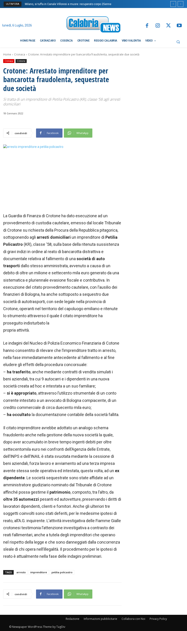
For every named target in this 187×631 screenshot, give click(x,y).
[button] (178, 41)
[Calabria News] (93, 25)
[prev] (173, 4)
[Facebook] (147, 26)
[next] (180, 4)
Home (7, 54)
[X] (168, 26)
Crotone (21, 61)
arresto (21, 572)
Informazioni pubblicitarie (100, 619)
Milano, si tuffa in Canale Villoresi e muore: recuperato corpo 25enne (68, 4)
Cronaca (19, 54)
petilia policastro (62, 572)
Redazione (72, 619)
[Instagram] (157, 26)
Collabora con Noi (133, 619)
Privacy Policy (158, 619)
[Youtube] (179, 26)
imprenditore (38, 572)
